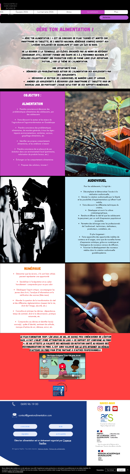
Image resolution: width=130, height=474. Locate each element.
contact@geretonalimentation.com (35, 415)
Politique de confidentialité (57, 449)
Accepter (121, 470)
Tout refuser (110, 470)
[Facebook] (107, 408)
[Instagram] (100, 408)
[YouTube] (115, 408)
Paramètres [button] (100, 470)
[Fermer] (128, 469)
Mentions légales (43, 449)
